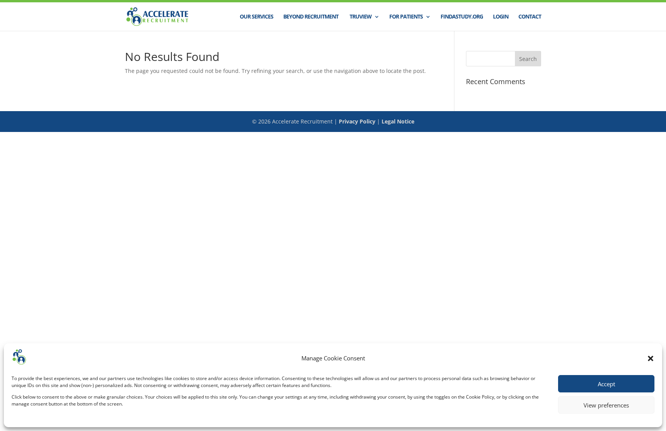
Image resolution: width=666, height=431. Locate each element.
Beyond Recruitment (310, 17)
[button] (650, 358)
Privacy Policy (357, 121)
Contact (529, 17)
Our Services (256, 17)
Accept (606, 384)
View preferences (606, 405)
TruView (360, 17)
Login (500, 17)
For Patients (406, 17)
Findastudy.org (462, 17)
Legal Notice (398, 121)
